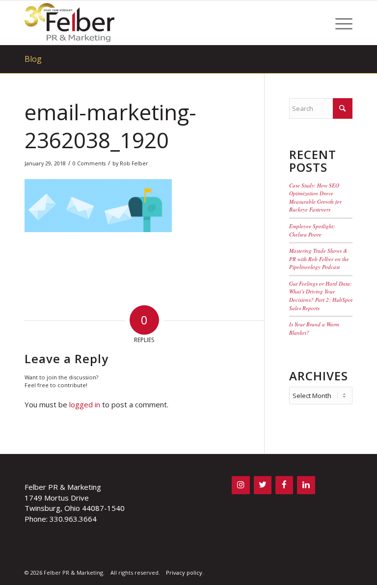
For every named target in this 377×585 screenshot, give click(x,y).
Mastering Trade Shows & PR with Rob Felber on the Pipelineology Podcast (319, 258)
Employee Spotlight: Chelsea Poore (312, 230)
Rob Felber (134, 163)
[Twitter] (262, 485)
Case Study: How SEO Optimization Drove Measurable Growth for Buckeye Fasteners (315, 197)
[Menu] (338, 22)
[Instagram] (240, 485)
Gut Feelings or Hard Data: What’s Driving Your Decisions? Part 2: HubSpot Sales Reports (320, 296)
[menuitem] (338, 22)
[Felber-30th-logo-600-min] (69, 22)
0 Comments (89, 163)
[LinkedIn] (306, 485)
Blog (33, 58)
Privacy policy (184, 572)
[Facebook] (284, 485)
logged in (84, 404)
